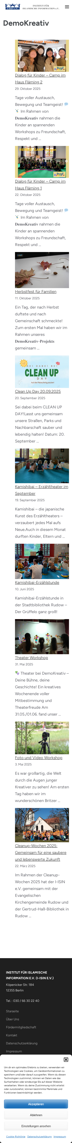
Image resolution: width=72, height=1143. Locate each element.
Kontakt (11, 1035)
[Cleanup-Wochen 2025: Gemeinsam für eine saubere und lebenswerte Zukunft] (42, 825)
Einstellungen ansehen (36, 1126)
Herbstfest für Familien (35, 291)
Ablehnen (36, 1115)
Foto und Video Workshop (38, 757)
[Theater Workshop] (42, 636)
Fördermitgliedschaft (21, 1027)
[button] (66, 1060)
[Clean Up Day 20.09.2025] (42, 371)
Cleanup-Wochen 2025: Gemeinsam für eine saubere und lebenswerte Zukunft (40, 852)
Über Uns (12, 1019)
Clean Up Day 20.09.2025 (38, 391)
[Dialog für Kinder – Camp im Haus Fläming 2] (42, 56)
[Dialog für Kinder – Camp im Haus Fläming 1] (42, 162)
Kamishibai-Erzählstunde (37, 582)
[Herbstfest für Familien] (42, 270)
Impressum (60, 1136)
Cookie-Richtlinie (15, 1136)
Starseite (12, 1011)
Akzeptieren (36, 1104)
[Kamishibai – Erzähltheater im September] (42, 465)
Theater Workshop (31, 657)
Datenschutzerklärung (39, 1136)
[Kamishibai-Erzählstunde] (42, 561)
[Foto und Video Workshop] (42, 738)
